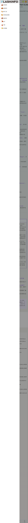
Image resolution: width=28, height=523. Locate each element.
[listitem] (9, 5)
